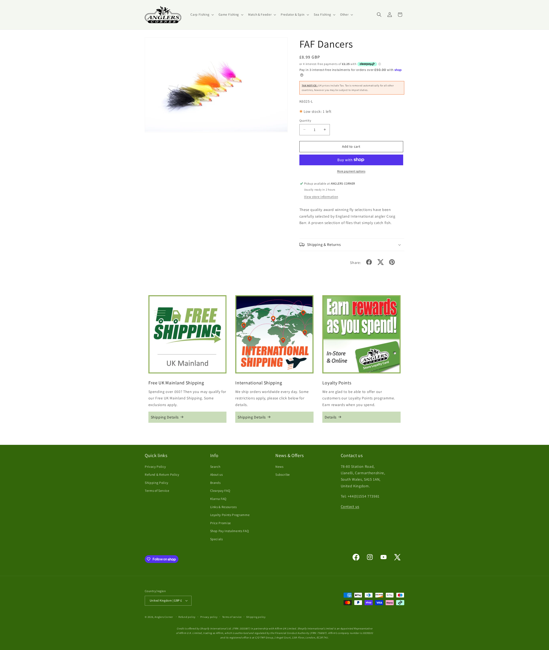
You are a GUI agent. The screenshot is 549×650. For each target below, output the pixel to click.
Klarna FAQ (218, 499)
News (279, 466)
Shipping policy (256, 616)
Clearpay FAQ (220, 491)
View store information (321, 196)
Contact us (350, 506)
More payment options (351, 171)
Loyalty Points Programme (230, 515)
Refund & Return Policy (162, 474)
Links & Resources (223, 507)
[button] (202, 15)
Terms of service (232, 616)
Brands (215, 482)
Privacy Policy (155, 466)
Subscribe (282, 474)
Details (330, 416)
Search (215, 466)
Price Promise (220, 523)
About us (216, 474)
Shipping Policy (156, 482)
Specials (216, 539)
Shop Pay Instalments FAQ (229, 531)
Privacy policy (209, 616)
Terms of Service (157, 491)
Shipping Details (165, 416)
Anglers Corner (164, 616)
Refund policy (187, 616)
